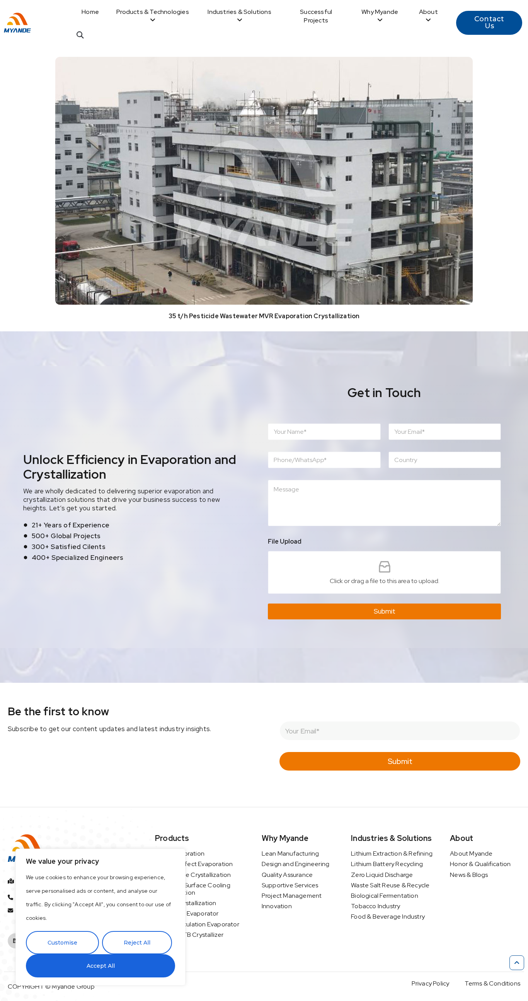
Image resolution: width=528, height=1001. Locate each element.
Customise (62, 942)
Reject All (137, 942)
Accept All (101, 965)
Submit (384, 611)
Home (90, 12)
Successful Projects (316, 16)
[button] (79, 35)
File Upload (284, 541)
